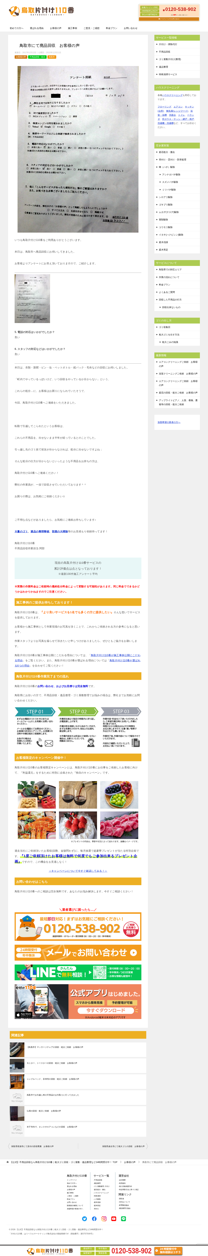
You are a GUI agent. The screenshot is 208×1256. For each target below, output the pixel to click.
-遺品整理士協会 (124, 1208)
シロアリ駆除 (166, 197)
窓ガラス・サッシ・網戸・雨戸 (178, 119)
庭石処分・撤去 (167, 152)
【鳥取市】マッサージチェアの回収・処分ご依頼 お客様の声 (55, 1047)
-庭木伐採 (97, 1202)
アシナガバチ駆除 (171, 174)
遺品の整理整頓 (40, 531)
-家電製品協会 (124, 1205)
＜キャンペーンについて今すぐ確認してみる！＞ (78, 871)
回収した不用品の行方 (170, 299)
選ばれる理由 (37, 28)
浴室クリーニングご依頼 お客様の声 (178, 373)
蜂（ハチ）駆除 (167, 167)
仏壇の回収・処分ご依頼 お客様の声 (44, 1111)
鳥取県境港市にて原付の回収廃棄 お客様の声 (32, 1146)
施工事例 (72, 28)
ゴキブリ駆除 (166, 204)
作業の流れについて (169, 277)
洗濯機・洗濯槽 (166, 123)
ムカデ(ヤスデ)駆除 (169, 212)
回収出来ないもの (171, 307)
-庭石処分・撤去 (99, 1189)
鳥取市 (52, 57)
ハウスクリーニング (172, 95)
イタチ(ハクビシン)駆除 (171, 234)
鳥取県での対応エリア (170, 269)
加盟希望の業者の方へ (169, 422)
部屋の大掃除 (60, 531)
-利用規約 (122, 1183)
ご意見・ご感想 (91, 28)
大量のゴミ (21, 531)
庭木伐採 (163, 242)
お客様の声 (55, 28)
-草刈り (96, 1209)
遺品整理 (163, 67)
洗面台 (172, 115)
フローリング (164, 106)
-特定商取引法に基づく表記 (129, 1189)
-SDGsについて (124, 1202)
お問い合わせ (130, 28)
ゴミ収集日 (164, 327)
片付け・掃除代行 (168, 44)
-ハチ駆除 (97, 1199)
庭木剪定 (163, 249)
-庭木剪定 (97, 1205)
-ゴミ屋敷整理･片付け (102, 1186)
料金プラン (111, 28)
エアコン (178, 106)
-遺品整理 (97, 1183)
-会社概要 (122, 1180)
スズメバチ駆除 (170, 182)
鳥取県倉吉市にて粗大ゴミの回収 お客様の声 (123, 1146)
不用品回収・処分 (37, 57)
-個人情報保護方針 (125, 1186)
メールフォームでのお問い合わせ (169, 19)
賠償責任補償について (75, 1205)
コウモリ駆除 (166, 227)
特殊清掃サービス (168, 74)
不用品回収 (164, 51)
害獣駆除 (163, 219)
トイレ (181, 115)
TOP (63, 1162)
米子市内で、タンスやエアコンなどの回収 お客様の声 (52, 1127)
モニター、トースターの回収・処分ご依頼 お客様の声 (52, 1063)
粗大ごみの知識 (170, 342)
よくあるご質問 (167, 292)
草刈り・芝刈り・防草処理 (172, 159)
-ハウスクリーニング (101, 1193)
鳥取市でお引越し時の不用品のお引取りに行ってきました (53, 1095)
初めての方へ (16, 28)
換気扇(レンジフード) (177, 111)
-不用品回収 (98, 1180)
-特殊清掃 (97, 1196)
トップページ (72, 1180)
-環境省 (121, 1199)
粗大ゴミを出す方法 (169, 334)
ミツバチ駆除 (169, 189)
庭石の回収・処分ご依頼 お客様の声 (178, 392)
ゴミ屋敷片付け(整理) (170, 59)
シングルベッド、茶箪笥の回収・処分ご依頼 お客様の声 (53, 1079)
